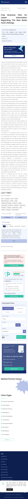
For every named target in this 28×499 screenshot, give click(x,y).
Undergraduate (20, 308)
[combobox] (14, 319)
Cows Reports (6, 434)
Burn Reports (6, 427)
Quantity (4, 322)
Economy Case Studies (8, 401)
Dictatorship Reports (8, 416)
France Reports (6, 405)
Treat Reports (6, 420)
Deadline (4, 328)
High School (8, 308)
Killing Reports (6, 412)
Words (23, 324)
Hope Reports (6, 430)
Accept (9, 489)
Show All (7, 439)
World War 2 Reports (7, 409)
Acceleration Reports (8, 423)
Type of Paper (5, 316)
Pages (18, 324)
